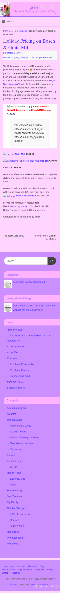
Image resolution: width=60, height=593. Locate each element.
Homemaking (20, 30)
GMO (13, 484)
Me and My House (18, 206)
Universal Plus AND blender (34, 160)
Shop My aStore (16, 387)
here (43, 210)
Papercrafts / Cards (20, 425)
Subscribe (16, 573)
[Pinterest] (46, 6)
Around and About (16, 408)
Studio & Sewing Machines (24, 437)
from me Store (15, 381)
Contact (5, 573)
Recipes (14, 520)
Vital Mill (7, 167)
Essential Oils (17, 478)
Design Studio (14, 419)
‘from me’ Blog (14, 329)
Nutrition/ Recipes (34, 57)
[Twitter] (41, 6)
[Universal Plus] (11, 160)
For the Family (15, 461)
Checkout (12, 358)
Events (11, 455)
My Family (20, 57)
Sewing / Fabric (18, 431)
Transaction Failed (20, 375)
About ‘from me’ (15, 346)
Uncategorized (15, 537)
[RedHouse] (9, 195)
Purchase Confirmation (22, 364)
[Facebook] (36, 6)
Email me (49, 178)
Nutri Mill (20, 154)
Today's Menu (17, 525)
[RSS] (56, 6)
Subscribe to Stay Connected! (29, 281)
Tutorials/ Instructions (21, 443)
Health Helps (14, 472)
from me (7, 30)
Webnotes (12, 543)
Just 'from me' (14, 496)
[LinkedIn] (51, 6)
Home (4, 566)
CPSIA (14, 466)
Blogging (11, 413)
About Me (12, 352)
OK (51, 260)
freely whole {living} (44, 569)
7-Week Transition (20, 514)
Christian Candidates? (14, 236)
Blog (42, 566)
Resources (47, 57)
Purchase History (19, 370)
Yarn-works (16, 449)
